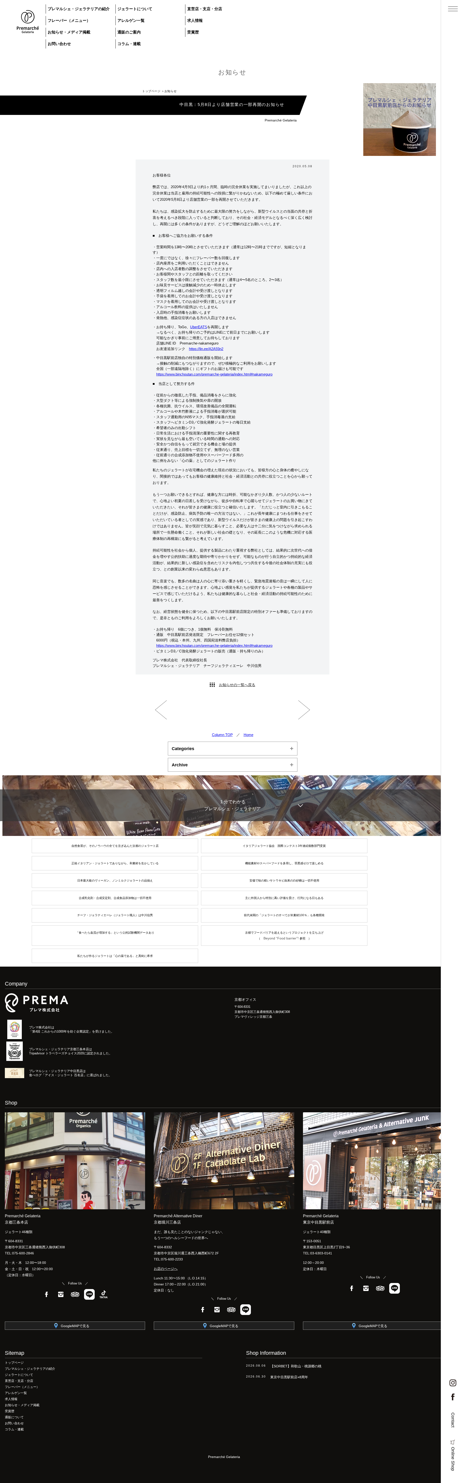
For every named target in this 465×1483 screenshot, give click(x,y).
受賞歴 (193, 32)
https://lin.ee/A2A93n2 (206, 349)
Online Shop (452, 1459)
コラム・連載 (129, 44)
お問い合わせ (59, 44)
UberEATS (198, 327)
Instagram (60, 1294)
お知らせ (232, 72)
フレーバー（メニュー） (69, 20)
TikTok (103, 1294)
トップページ (151, 91)
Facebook (46, 1294)
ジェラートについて (134, 9)
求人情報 (195, 20)
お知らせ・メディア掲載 (69, 32)
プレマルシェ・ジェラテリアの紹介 (79, 9)
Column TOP (222, 735)
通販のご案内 (129, 32)
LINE (89, 1294)
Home (248, 735)
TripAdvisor (75, 1294)
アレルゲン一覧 (131, 20)
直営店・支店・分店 (204, 9)
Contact (452, 1419)
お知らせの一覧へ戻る (237, 685)
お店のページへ (166, 1269)
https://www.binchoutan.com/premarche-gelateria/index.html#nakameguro (214, 374)
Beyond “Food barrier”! (282, 938)
